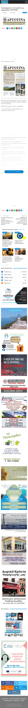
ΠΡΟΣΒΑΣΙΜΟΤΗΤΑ (8, 700)
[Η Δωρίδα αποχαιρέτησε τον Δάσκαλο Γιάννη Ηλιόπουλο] (20, 252)
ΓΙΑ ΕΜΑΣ (22, 700)
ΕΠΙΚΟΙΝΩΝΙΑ (16, 700)
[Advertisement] (14, 44)
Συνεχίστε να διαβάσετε (14, 171)
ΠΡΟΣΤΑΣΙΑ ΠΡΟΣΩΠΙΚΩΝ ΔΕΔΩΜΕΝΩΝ (17, 698)
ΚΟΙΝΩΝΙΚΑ (25, 12)
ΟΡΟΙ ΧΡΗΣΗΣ (5, 698)
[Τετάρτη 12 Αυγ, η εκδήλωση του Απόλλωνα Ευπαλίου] (20, 235)
